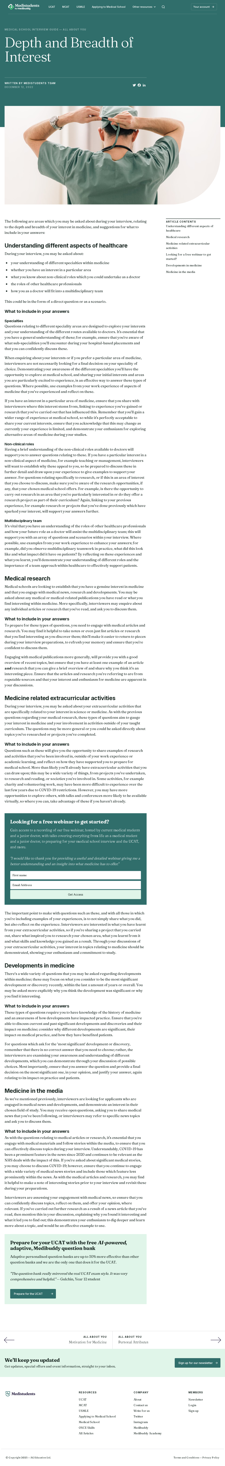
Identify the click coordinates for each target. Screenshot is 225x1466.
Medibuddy (141, 1427)
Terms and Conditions (186, 1457)
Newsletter (195, 1399)
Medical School (89, 1422)
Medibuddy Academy (148, 1433)
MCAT (65, 6)
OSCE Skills (87, 1427)
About (137, 1399)
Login (192, 1405)
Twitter (138, 1416)
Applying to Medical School (109, 6)
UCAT (52, 6)
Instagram (141, 1422)
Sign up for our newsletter (195, 1363)
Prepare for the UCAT (28, 1294)
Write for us (142, 1410)
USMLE (80, 6)
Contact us (141, 1405)
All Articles (86, 1433)
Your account (201, 6)
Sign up (193, 1410)
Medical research (177, 237)
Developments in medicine (184, 265)
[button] (144, 7)
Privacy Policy (210, 1457)
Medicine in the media (180, 272)
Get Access (75, 894)
